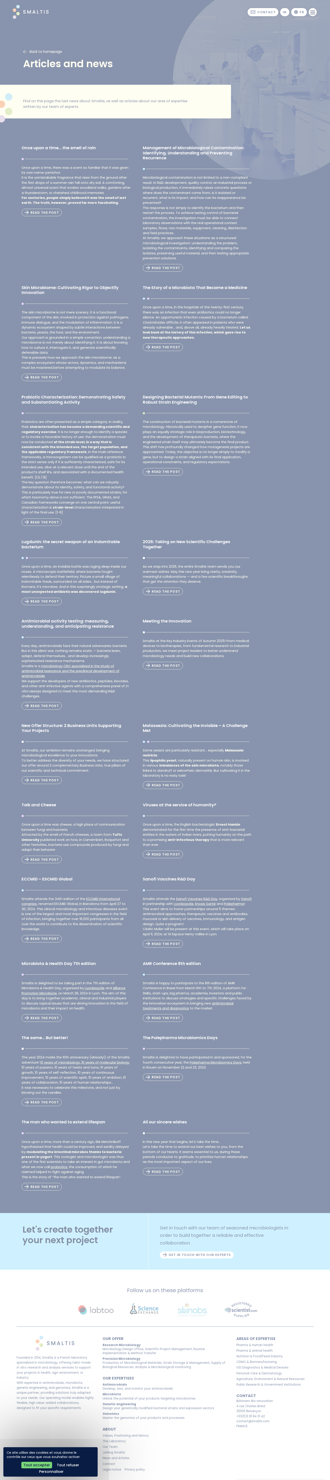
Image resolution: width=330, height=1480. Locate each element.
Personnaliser (51, 1471)
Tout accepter (37, 1465)
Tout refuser (68, 1465)
